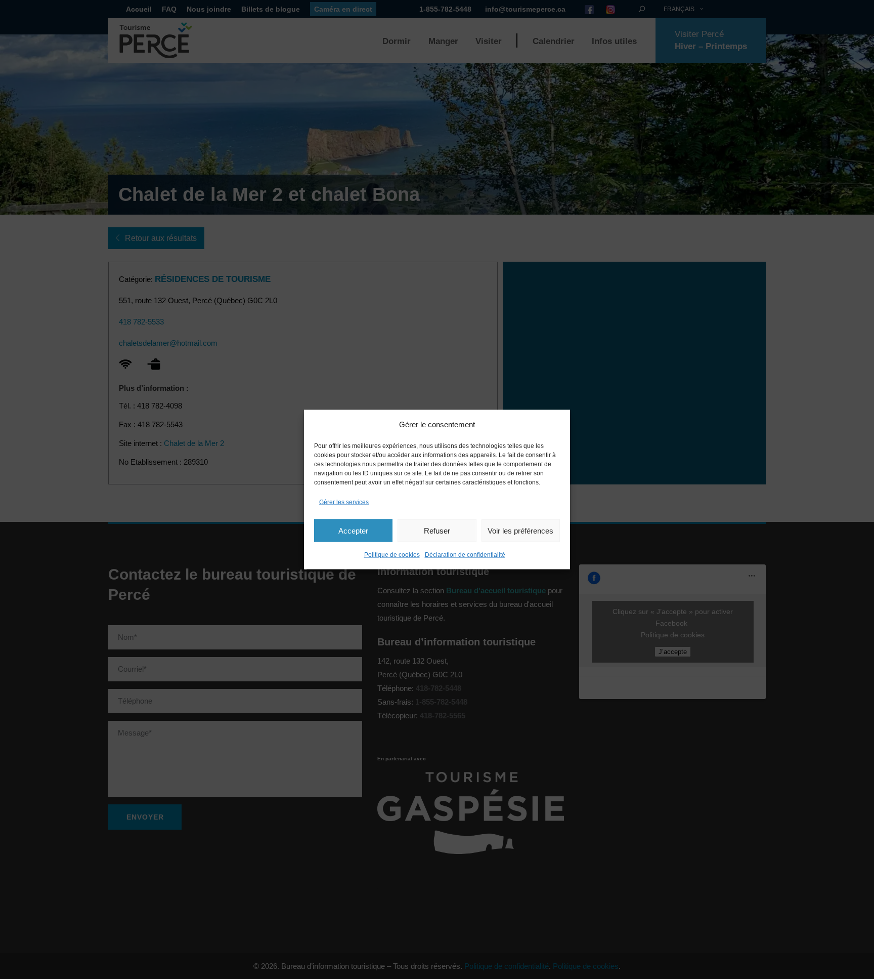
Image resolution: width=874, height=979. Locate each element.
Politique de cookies (392, 554)
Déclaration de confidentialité (465, 554)
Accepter (353, 530)
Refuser (437, 530)
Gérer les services (344, 502)
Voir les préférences (520, 530)
